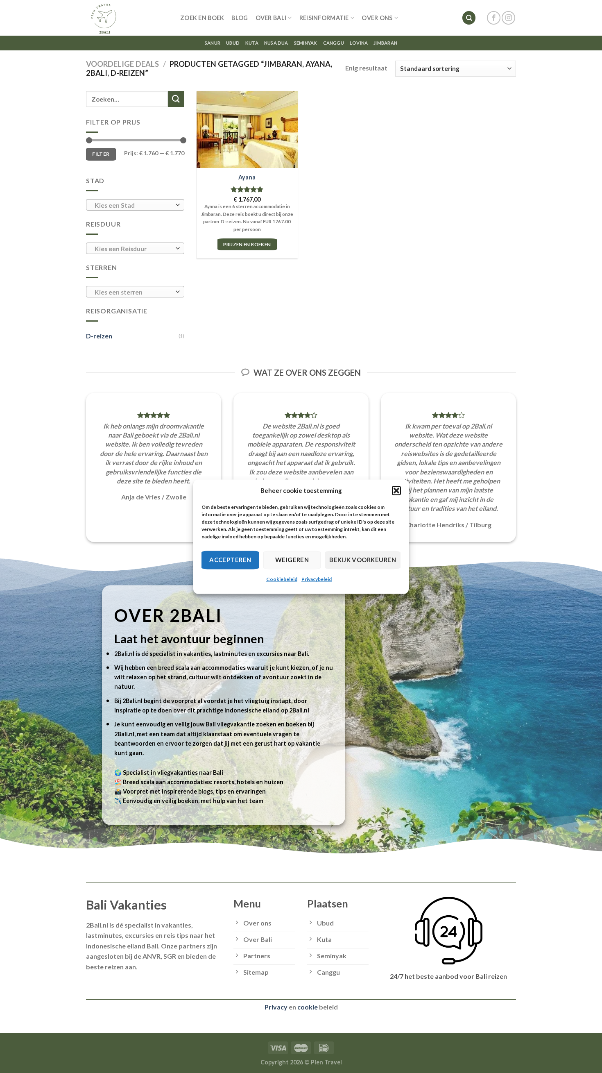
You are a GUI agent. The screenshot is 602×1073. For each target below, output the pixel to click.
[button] (396, 490)
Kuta (251, 42)
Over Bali (271, 17)
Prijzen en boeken (247, 244)
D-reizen (99, 336)
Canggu (333, 42)
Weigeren (292, 559)
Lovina (359, 42)
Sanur (212, 42)
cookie (307, 1007)
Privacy (276, 1007)
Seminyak (305, 42)
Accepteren (230, 559)
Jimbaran (385, 42)
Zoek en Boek (202, 17)
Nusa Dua (276, 42)
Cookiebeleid (281, 579)
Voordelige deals (122, 63)
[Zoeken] (468, 18)
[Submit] (176, 99)
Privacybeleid (316, 579)
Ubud (233, 42)
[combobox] (135, 205)
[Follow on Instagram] (508, 18)
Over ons (377, 17)
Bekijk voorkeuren (362, 559)
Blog (239, 17)
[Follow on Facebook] (493, 18)
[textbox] (133, 205)
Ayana (247, 177)
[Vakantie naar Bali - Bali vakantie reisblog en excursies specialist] (127, 18)
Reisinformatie (324, 17)
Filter (100, 154)
